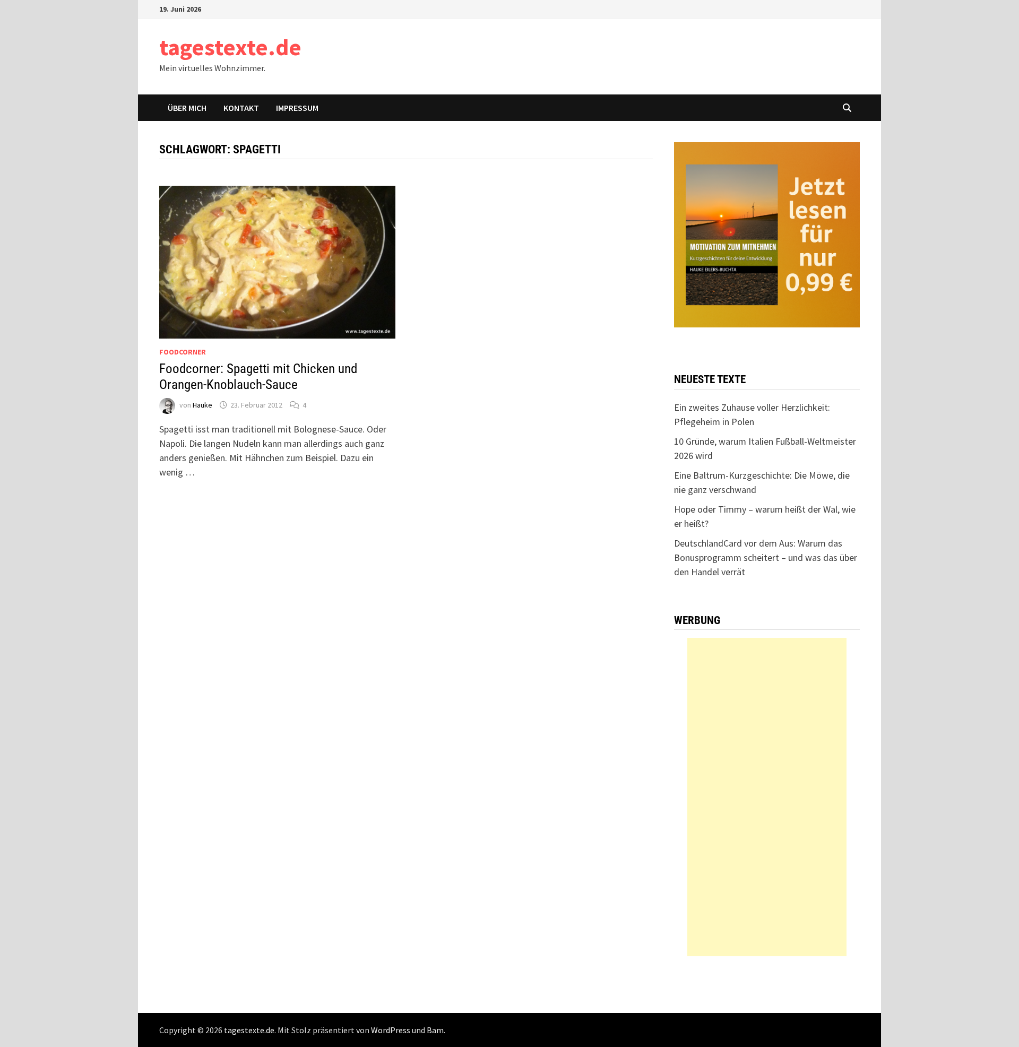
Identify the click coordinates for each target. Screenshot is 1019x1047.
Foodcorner (182, 352)
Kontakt (241, 107)
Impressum (297, 107)
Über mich (187, 107)
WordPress (390, 1030)
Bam (435, 1030)
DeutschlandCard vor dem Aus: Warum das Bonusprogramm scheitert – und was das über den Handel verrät (765, 557)
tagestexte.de (230, 47)
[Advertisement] (767, 797)
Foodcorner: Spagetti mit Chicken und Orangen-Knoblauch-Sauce (258, 376)
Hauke (202, 405)
